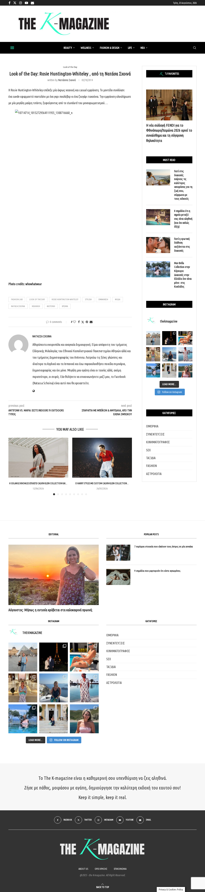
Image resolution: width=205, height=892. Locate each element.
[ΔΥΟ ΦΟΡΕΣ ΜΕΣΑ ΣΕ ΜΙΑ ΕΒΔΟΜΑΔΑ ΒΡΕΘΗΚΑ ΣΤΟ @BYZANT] (22, 687)
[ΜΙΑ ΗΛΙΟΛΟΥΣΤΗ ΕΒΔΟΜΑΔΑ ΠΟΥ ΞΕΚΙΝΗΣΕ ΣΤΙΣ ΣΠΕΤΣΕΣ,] (53, 718)
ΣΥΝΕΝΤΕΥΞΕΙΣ (155, 434)
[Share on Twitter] (82, 322)
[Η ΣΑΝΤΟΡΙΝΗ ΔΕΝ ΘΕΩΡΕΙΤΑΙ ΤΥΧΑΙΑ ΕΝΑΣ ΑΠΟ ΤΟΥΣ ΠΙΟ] (53, 687)
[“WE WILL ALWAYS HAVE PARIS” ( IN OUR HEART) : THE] (22, 657)
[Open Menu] (12, 48)
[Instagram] (20, 3)
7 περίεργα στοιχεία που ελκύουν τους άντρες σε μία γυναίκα (163, 546)
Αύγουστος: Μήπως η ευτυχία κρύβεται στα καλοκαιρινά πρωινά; (50, 610)
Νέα (143, 47)
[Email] (32, 3)
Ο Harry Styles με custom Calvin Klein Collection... (102, 483)
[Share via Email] (91, 321)
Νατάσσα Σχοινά (67, 80)
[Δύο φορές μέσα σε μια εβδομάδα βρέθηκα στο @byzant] (153, 354)
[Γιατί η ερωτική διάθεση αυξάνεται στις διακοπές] (158, 245)
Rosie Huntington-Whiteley (65, 299)
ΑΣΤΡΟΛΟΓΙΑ (154, 474)
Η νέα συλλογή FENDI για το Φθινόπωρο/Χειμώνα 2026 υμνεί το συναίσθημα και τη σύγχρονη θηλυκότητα (169, 132)
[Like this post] (74, 321)
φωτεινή (51, 306)
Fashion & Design (109, 47)
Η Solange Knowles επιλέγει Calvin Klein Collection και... (38, 483)
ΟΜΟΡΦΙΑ (152, 426)
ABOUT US (83, 869)
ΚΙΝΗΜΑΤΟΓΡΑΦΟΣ (158, 442)
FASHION (151, 466)
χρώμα (65, 306)
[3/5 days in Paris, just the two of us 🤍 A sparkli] (169, 338)
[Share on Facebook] (79, 321)
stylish (88, 299)
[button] (13, 466)
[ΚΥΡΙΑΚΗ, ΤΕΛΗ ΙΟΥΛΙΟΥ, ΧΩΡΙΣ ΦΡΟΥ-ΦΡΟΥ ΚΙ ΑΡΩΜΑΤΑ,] (84, 657)
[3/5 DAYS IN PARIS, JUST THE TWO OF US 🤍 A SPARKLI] (53, 657)
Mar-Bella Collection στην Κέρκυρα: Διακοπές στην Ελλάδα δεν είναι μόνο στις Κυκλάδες (183, 274)
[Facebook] (9, 3)
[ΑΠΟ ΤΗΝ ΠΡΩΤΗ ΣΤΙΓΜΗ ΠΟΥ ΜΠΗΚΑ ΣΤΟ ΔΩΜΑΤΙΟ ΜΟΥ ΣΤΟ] (84, 687)
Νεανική (36, 306)
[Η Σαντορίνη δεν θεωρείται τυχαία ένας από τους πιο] (169, 354)
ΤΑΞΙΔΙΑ (151, 458)
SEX (148, 450)
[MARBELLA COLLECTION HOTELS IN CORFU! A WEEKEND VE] (22, 718)
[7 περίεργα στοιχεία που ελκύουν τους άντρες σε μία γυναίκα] (118, 553)
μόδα (117, 299)
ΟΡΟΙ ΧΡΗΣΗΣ (101, 869)
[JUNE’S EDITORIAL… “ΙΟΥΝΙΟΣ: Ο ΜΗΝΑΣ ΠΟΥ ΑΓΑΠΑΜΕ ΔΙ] (84, 718)
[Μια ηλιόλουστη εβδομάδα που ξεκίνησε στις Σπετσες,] (169, 370)
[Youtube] (26, 3)
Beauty (68, 47)
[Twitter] (15, 3)
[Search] (195, 48)
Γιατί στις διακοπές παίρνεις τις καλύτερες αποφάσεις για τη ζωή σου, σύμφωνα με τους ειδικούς (183, 185)
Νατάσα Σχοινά (18, 306)
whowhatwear (33, 284)
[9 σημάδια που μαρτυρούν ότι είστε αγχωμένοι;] (118, 577)
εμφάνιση (103, 299)
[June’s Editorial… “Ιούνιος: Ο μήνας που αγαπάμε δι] (185, 370)
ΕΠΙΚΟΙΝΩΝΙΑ (120, 869)
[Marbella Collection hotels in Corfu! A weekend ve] (153, 370)
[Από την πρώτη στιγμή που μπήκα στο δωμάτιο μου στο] (185, 354)
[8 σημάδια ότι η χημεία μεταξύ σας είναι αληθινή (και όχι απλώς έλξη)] (158, 217)
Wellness (86, 47)
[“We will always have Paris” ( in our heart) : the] (153, 338)
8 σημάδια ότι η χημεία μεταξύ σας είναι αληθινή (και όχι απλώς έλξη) (183, 218)
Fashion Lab (16, 299)
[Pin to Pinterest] (87, 321)
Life (130, 47)
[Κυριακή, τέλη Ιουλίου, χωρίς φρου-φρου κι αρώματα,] (185, 338)
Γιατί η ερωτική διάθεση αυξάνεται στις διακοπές (182, 244)
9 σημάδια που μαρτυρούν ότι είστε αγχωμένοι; (157, 570)
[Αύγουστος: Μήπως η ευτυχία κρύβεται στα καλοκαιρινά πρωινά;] (53, 575)
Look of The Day (37, 299)
